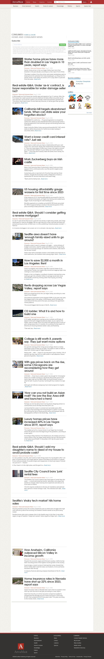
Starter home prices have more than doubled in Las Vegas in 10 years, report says (44, 62)
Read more (37, 79)
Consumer (27, 68)
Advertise (57, 656)
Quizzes (56, 645)
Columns (56, 643)
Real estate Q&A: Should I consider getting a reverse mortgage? (39, 213)
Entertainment (26, 6)
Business (15, 6)
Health (37, 6)
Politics (70, 6)
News (55, 638)
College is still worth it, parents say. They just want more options (44, 339)
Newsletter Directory (79, 648)
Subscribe (62, 44)
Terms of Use (72, 656)
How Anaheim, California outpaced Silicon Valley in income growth (40, 553)
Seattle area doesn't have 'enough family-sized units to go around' (44, 237)
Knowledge (60, 6)
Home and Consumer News (38, 68)
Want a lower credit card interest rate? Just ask (44, 138)
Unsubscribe (79, 656)
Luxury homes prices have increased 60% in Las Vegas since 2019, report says (41, 422)
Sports (78, 6)
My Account (77, 640)
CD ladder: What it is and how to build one (44, 312)
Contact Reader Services (80, 638)
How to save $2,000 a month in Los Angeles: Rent (43, 261)
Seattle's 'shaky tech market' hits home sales (36, 501)
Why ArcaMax (77, 643)
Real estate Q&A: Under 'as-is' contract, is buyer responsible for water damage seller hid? (39, 88)
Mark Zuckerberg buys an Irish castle (43, 160)
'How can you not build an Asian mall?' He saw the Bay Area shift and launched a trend (44, 395)
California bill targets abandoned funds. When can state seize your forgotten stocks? (44, 112)
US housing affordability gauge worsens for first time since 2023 (43, 190)
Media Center (77, 645)
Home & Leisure (48, 6)
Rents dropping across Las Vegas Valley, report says (45, 286)
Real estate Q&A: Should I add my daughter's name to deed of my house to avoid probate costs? (38, 449)
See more (89, 112)
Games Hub (87, 6)
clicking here (49, 53)
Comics (56, 640)
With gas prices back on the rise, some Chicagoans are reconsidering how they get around (44, 366)
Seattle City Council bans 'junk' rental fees (43, 472)
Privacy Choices (87, 656)
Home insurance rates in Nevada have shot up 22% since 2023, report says (45, 581)
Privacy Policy (64, 656)
